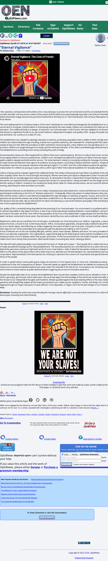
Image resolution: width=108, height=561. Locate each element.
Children (34, 414)
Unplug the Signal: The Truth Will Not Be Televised (19, 498)
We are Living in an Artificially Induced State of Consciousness (23, 487)
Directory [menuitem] (23, 26)
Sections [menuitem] (8, 26)
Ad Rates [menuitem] (80, 26)
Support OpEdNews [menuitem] (67, 26)
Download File (59, 382)
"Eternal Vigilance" (15, 47)
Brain (28, 414)
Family (69, 414)
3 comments (36, 51)
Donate (35, 467)
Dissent (48, 414)
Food (74, 414)
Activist (14, 414)
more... (95, 407)
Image (24, 304)
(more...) (79, 414)
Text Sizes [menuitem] (94, 26)
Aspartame (22, 414)
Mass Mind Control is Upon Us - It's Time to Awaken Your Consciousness (26, 483)
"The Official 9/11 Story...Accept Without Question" (19, 490)
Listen (46, 35)
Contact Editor (50, 439)
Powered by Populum (84, 558)
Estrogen (62, 414)
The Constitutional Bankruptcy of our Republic (17, 501)
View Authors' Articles (92, 439)
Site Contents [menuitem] (38, 26)
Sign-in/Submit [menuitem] (52, 26)
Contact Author (11, 439)
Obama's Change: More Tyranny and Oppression (18, 494)
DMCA (46, 303)
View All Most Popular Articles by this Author (47, 479)
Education (55, 414)
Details (42, 303)
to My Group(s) (6, 418)
